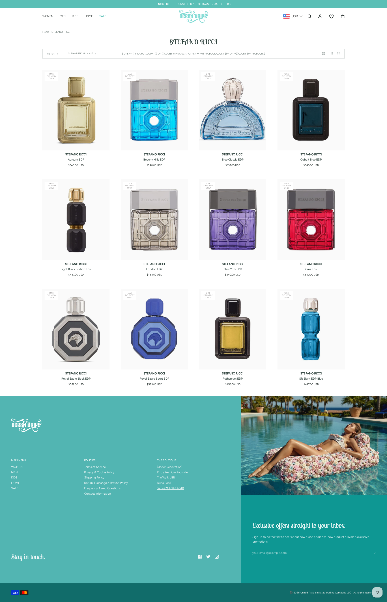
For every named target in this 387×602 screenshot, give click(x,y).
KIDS (14, 477)
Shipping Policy (94, 477)
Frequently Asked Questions (102, 488)
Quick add (76, 145)
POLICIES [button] (89, 460)
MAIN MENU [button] (18, 460)
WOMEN (17, 467)
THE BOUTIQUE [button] (166, 460)
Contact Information (97, 493)
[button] (49, 16)
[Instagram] (217, 557)
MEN (14, 472)
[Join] (370, 552)
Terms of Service (95, 467)
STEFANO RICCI (61, 32)
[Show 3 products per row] (331, 53)
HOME (15, 483)
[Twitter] (208, 557)
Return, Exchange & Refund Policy (106, 483)
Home (45, 32)
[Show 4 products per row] (339, 53)
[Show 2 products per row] (323, 53)
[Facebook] (200, 557)
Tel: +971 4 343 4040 (170, 488)
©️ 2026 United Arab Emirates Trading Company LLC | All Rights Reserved (333, 592)
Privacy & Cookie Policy (99, 472)
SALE (14, 488)
